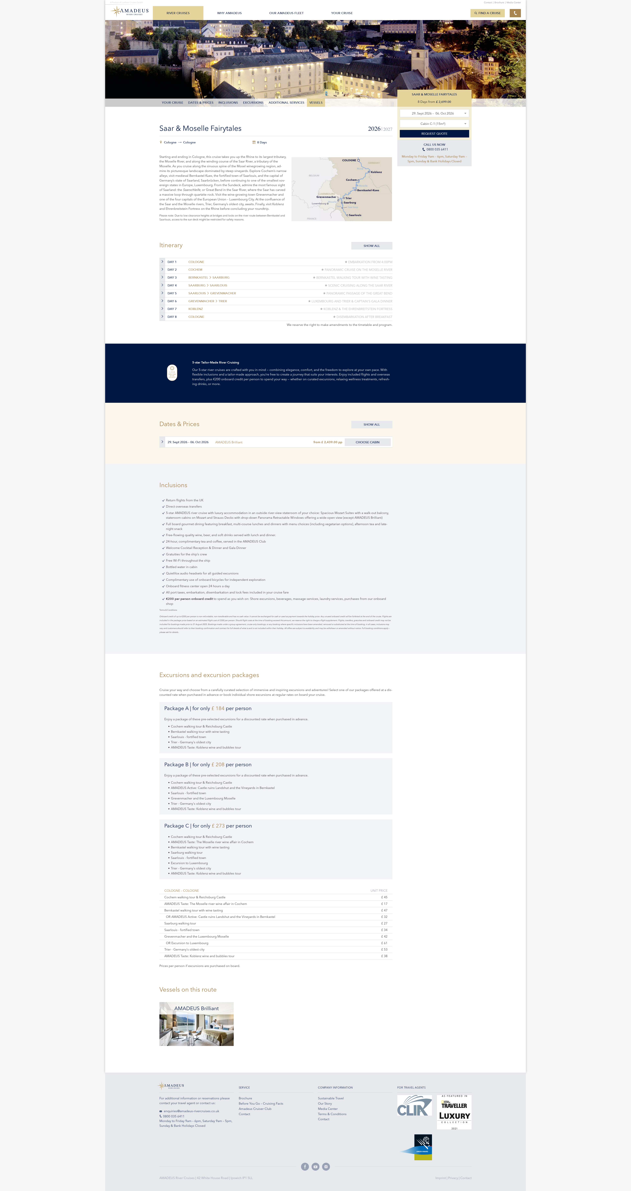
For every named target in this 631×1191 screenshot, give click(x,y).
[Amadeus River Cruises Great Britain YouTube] (315, 1167)
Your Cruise (172, 102)
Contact (466, 1178)
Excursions (253, 102)
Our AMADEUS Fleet (286, 13)
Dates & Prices (200, 102)
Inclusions (228, 102)
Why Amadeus (229, 13)
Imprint (441, 1178)
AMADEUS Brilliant (228, 442)
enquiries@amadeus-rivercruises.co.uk (191, 1111)
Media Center (514, 2)
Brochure (500, 2)
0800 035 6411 (174, 1116)
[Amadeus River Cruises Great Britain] (196, 1087)
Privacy (453, 1178)
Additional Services (286, 102)
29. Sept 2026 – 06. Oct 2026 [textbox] (433, 113)
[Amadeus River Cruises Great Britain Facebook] (305, 1167)
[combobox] (434, 113)
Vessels (316, 102)
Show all (372, 246)
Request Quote (434, 134)
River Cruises (178, 13)
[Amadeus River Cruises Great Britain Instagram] (326, 1167)
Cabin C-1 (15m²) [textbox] (433, 124)
